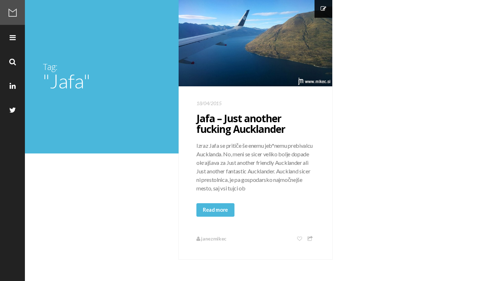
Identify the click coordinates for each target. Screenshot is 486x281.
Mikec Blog (12, 12)
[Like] (300, 239)
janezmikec (213, 239)
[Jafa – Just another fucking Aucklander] (255, 43)
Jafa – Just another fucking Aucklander (240, 124)
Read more (215, 209)
